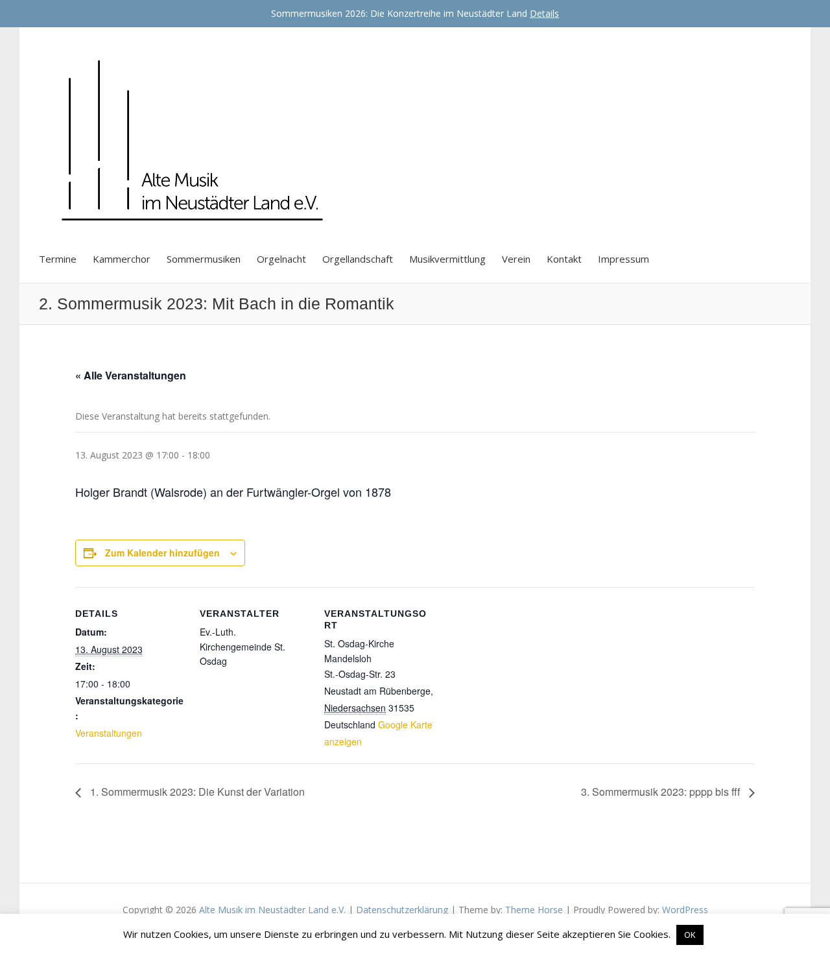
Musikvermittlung (447, 258)
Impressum (623, 258)
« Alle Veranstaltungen (130, 375)
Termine (58, 258)
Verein (516, 258)
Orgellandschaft (357, 258)
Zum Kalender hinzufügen (162, 552)
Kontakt (564, 258)
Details (544, 13)
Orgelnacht (281, 258)
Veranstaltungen (108, 732)
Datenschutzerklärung (402, 909)
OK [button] (690, 934)
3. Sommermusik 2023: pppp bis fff (661, 791)
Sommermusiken (204, 258)
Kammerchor (121, 258)
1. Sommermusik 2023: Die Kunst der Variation (196, 791)
